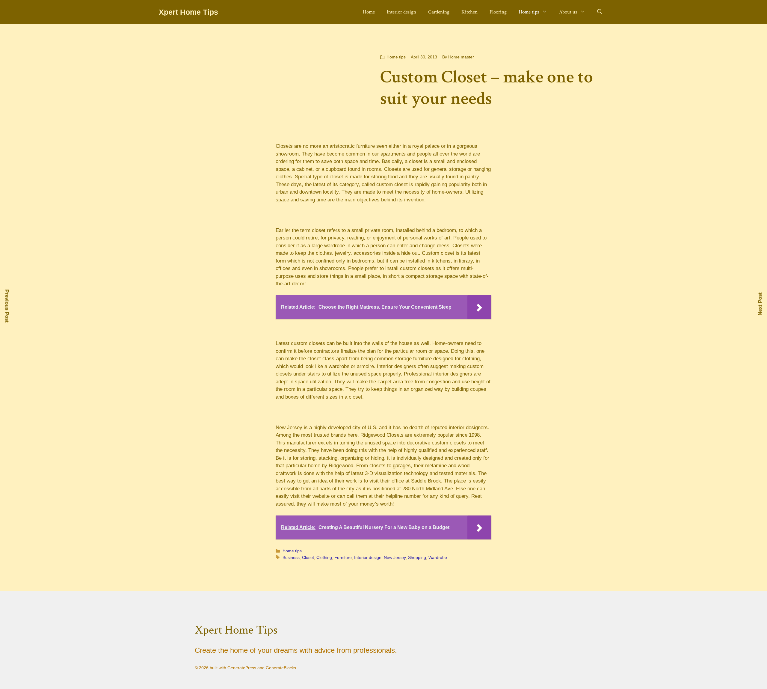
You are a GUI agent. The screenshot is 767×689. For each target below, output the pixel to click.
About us (568, 12)
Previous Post (7, 305)
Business (291, 557)
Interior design (401, 12)
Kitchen (469, 12)
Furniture (343, 557)
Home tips (529, 12)
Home (369, 12)
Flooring (498, 12)
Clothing (324, 557)
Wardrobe (437, 557)
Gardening (438, 12)
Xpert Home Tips (188, 12)
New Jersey (395, 557)
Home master (461, 57)
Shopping (417, 557)
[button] (599, 12)
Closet (308, 557)
